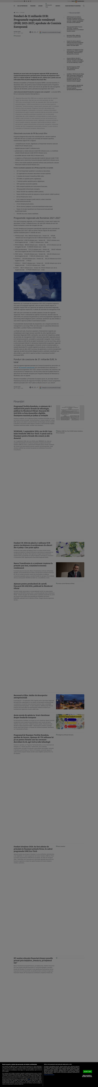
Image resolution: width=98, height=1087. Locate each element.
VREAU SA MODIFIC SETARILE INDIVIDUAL (87, 1076)
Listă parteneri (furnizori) (49, 1074)
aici (29, 1079)
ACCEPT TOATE (87, 1071)
